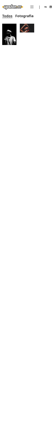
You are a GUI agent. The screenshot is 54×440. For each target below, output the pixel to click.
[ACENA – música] (27, 28)
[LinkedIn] (51, 7)
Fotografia (24, 16)
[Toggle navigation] (31, 7)
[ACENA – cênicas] (9, 34)
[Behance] (46, 7)
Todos (7, 16)
